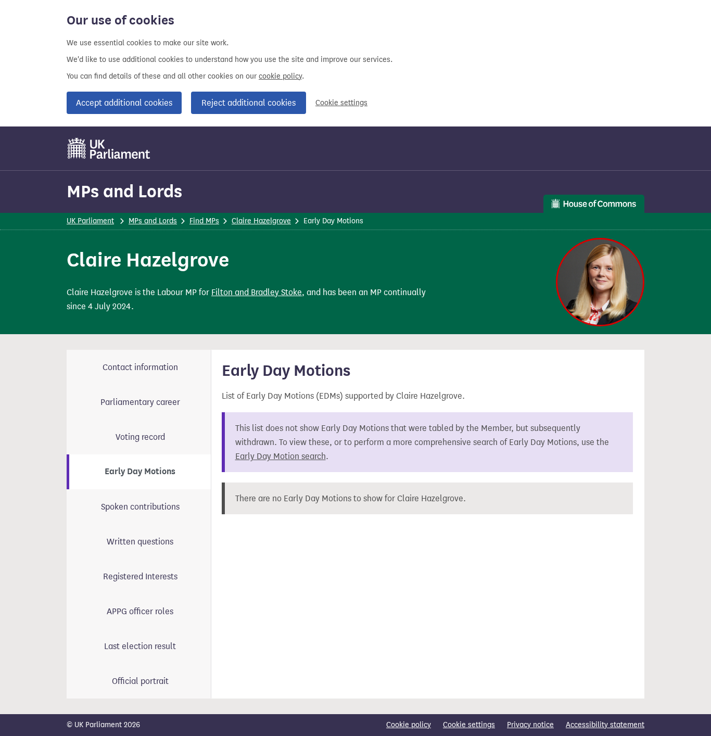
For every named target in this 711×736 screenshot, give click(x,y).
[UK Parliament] (109, 148)
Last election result (140, 646)
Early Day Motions (140, 471)
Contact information (140, 367)
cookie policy (280, 76)
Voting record (140, 437)
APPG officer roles (140, 611)
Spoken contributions (140, 507)
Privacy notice (530, 724)
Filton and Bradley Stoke (256, 292)
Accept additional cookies (124, 103)
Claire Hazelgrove (261, 221)
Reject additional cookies (248, 103)
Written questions (140, 542)
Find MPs (204, 221)
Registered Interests (140, 576)
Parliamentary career (140, 402)
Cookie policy (408, 724)
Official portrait (140, 681)
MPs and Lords (124, 191)
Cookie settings (341, 102)
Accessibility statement (605, 724)
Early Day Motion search (280, 456)
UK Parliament (90, 221)
